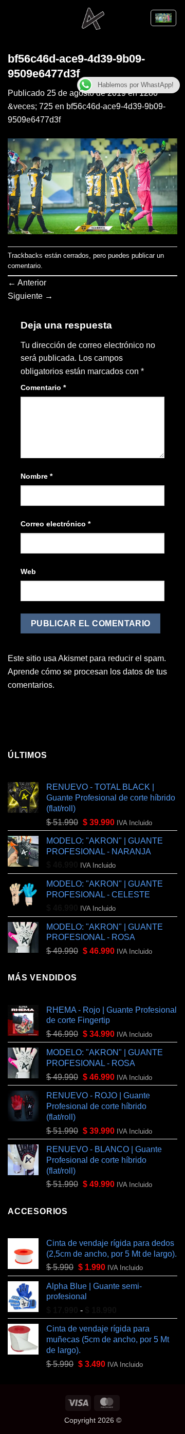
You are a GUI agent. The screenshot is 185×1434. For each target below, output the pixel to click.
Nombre (36, 476)
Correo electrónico (55, 524)
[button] (14, 17)
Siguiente (30, 296)
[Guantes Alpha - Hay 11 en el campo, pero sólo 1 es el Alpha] (93, 18)
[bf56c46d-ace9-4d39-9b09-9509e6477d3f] (92, 185)
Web (28, 571)
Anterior (27, 282)
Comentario (43, 387)
